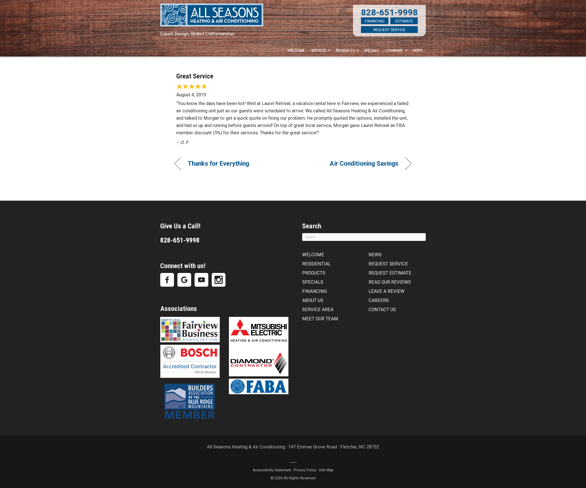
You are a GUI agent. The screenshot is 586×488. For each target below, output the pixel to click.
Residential (316, 264)
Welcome (295, 50)
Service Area (318, 309)
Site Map (326, 470)
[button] (329, 50)
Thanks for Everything (218, 163)
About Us (312, 300)
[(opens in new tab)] (190, 329)
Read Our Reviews (390, 282)
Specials (371, 50)
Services (318, 50)
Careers (379, 300)
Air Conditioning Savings (364, 163)
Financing (375, 21)
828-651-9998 (389, 12)
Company (394, 50)
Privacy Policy (304, 470)
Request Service (389, 29)
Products (345, 50)
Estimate (404, 21)
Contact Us (382, 309)
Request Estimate (390, 273)
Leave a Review (386, 291)
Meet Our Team (320, 318)
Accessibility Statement (272, 470)
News (418, 50)
